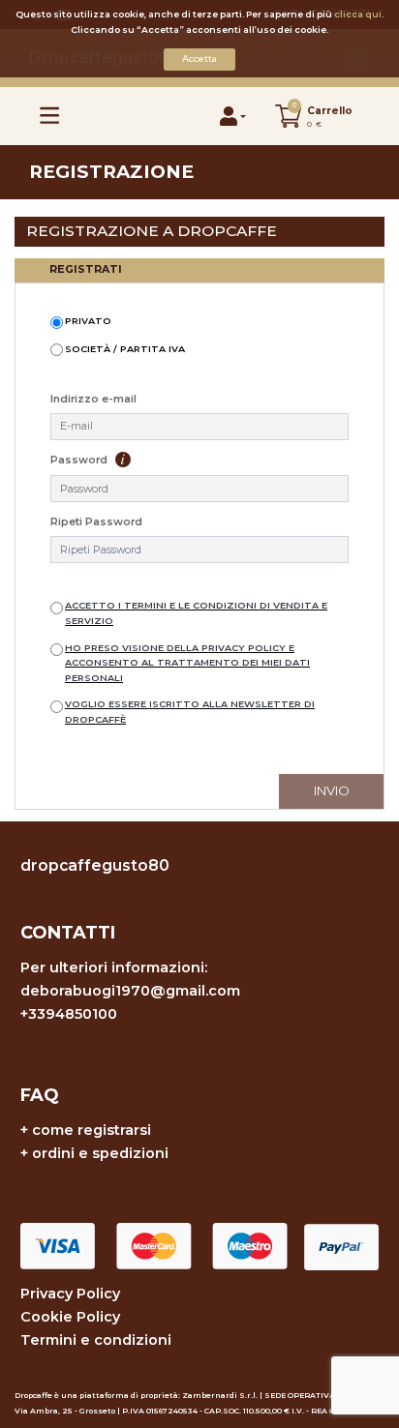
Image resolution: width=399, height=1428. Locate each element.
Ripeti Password (96, 522)
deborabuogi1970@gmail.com (130, 990)
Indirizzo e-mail (93, 399)
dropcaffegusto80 (94, 865)
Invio (332, 790)
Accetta (199, 58)
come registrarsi (91, 1130)
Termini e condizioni (95, 1340)
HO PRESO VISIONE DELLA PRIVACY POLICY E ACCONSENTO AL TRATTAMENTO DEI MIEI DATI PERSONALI (187, 662)
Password (80, 460)
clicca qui (358, 14)
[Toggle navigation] (50, 116)
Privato (88, 320)
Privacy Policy (70, 1293)
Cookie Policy (70, 1316)
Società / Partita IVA (125, 348)
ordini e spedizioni (100, 1153)
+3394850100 (68, 1014)
